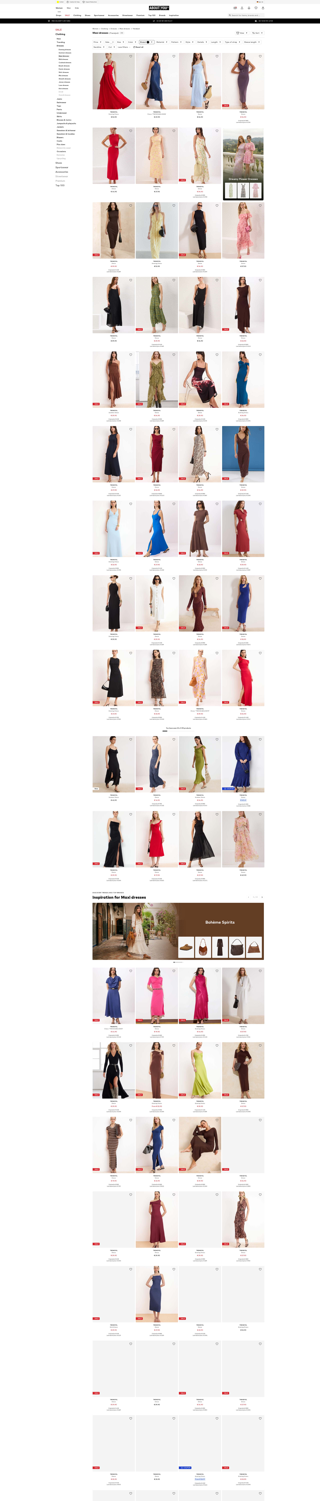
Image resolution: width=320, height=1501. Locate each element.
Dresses (114, 29)
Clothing (104, 29)
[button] (242, 33)
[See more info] (114, 121)
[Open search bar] (229, 15)
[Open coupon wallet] (235, 7)
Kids (77, 8)
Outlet (61, 2)
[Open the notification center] (249, 8)
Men (69, 8)
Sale (107, 42)
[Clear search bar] (262, 15)
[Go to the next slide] (262, 897)
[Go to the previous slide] (248, 897)
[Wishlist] (256, 7)
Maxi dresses (125, 29)
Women (59, 8)
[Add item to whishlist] (130, 56)
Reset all (139, 47)
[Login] (242, 7)
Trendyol (136, 29)
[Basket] (263, 7)
